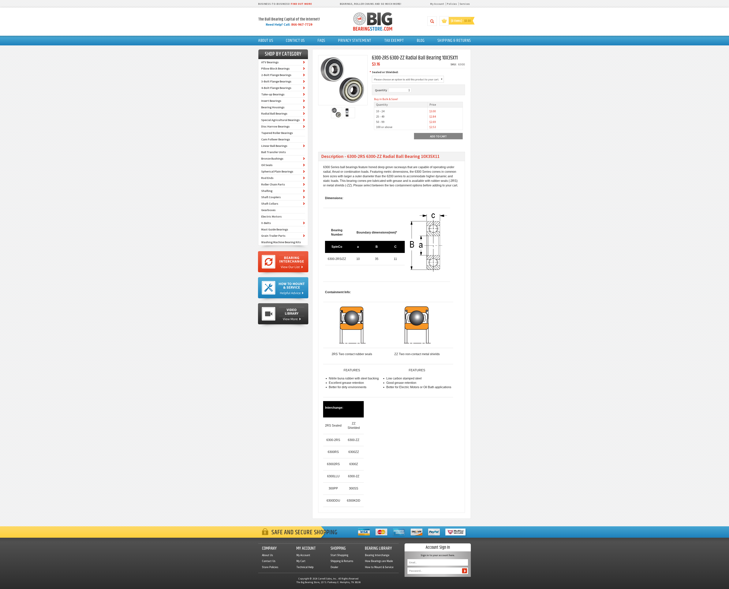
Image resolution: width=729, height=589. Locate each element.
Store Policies (270, 567)
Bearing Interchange (377, 555)
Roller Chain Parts (273, 184)
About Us (267, 555)
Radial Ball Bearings (274, 113)
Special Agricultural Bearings (280, 120)
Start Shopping (339, 555)
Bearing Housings (272, 107)
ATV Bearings (270, 62)
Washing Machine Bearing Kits (281, 242)
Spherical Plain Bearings (277, 171)
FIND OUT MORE (301, 4)
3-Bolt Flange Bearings (276, 81)
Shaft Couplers (271, 197)
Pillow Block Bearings (275, 68)
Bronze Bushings (272, 158)
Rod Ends (267, 178)
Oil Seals (266, 165)
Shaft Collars (269, 203)
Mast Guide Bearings (274, 229)
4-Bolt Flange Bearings (276, 88)
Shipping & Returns (342, 561)
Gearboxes (268, 210)
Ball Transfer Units (273, 152)
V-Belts (266, 223)
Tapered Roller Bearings (277, 133)
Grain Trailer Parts (273, 236)
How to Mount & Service (379, 567)
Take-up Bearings (272, 94)
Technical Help (305, 567)
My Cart (300, 561)
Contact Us (268, 561)
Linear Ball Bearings (274, 146)
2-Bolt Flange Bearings (276, 75)
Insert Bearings (271, 101)
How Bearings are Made (379, 561)
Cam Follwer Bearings (275, 139)
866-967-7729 (301, 24)
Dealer (334, 567)
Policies (452, 4)
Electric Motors (271, 216)
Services (465, 4)
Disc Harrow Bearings (275, 126)
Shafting (266, 191)
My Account (437, 4)
